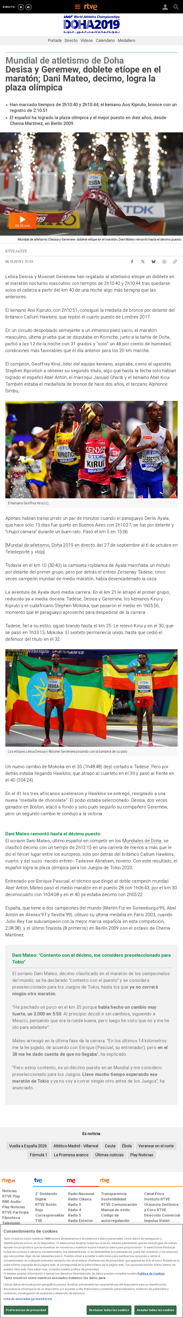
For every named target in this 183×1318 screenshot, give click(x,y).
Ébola (127, 1146)
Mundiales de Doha (142, 840)
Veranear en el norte (156, 1146)
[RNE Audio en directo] (28, 7)
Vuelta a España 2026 (28, 1146)
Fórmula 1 (38, 1154)
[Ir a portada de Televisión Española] (49, 1181)
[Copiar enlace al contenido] (175, 260)
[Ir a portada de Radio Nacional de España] (82, 1181)
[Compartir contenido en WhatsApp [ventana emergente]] (164, 260)
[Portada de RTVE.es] (91, 7)
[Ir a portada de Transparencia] (141, 1181)
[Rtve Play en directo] (21, 7)
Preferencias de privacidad (26, 1310)
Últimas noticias (109, 1154)
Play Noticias (141, 1154)
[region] (91, 1271)
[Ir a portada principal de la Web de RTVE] (16, 1180)
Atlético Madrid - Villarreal (76, 1146)
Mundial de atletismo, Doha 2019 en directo (50, 545)
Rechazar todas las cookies (109, 1310)
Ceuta (110, 1146)
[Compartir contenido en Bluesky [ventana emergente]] (153, 260)
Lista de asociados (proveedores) (28, 1299)
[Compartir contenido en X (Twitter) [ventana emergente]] (142, 260)
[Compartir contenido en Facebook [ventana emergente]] (132, 260)
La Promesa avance (71, 1154)
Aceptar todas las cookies (155, 1310)
